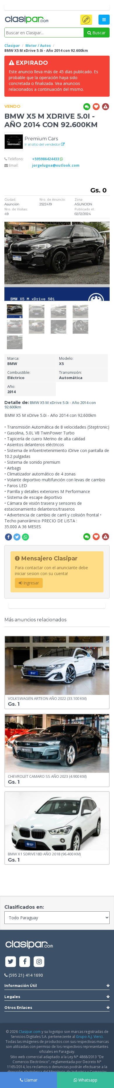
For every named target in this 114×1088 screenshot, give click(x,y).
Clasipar (12, 45)
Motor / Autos (38, 45)
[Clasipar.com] (26, 20)
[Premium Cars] (13, 141)
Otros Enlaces (18, 1007)
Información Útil (20, 985)
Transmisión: (70, 375)
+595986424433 (46, 158)
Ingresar (30, 583)
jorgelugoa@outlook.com (56, 165)
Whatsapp (87, 1080)
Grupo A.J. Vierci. (89, 1036)
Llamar (30, 1080)
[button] (86, 20)
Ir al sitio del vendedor (43, 144)
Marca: (13, 361)
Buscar (98, 32)
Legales (12, 997)
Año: (11, 389)
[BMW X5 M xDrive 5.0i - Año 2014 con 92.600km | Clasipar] (14, 307)
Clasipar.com (30, 1031)
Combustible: (18, 375)
